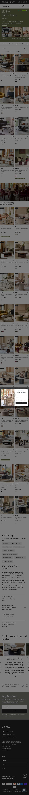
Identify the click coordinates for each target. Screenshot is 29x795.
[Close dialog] (27, 389)
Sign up (21, 402)
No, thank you (21, 404)
